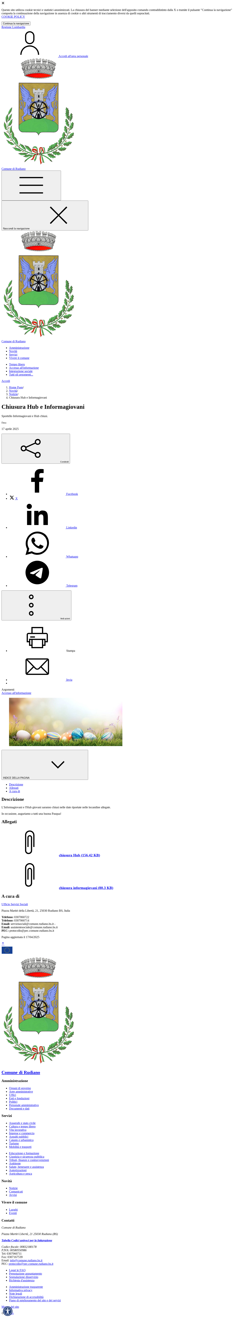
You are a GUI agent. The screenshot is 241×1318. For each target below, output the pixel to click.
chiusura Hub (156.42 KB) (79, 855)
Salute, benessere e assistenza (26, 1166)
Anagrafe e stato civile (22, 1123)
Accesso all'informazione (24, 367)
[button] (8, 1311)
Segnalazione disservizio (23, 1277)
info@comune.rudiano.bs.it (26, 1260)
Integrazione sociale (21, 371)
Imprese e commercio (21, 1133)
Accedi (6, 381)
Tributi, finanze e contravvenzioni (29, 1160)
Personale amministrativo (24, 1105)
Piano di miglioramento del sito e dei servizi (35, 1300)
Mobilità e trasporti (20, 1146)
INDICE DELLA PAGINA (16, 777)
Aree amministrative (21, 1091)
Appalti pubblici (18, 1136)
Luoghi (13, 1209)
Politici (13, 1101)
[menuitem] (43, 494)
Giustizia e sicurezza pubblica (26, 1156)
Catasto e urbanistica (21, 1140)
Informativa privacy (20, 1290)
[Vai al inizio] (3, 943)
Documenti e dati (19, 1108)
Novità (13, 390)
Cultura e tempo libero (22, 1126)
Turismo (14, 1143)
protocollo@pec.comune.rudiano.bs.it (31, 1263)
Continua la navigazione (16, 23)
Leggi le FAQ (17, 1270)
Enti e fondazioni (19, 1098)
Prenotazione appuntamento (25, 1273)
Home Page (16, 387)
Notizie (13, 394)
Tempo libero (17, 364)
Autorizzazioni (18, 1170)
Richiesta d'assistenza (21, 1280)
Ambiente (15, 1163)
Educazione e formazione (24, 1153)
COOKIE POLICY (13, 16)
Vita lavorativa (17, 1129)
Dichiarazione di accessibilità (26, 1297)
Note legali (15, 1293)
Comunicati (16, 1191)
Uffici (12, 1095)
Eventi (13, 1213)
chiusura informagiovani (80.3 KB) (86, 888)
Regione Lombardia (13, 27)
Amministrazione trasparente (26, 1286)
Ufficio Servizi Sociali (15, 904)
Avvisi (13, 1195)
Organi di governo (20, 1088)
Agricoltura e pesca (20, 1173)
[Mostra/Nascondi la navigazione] (31, 186)
